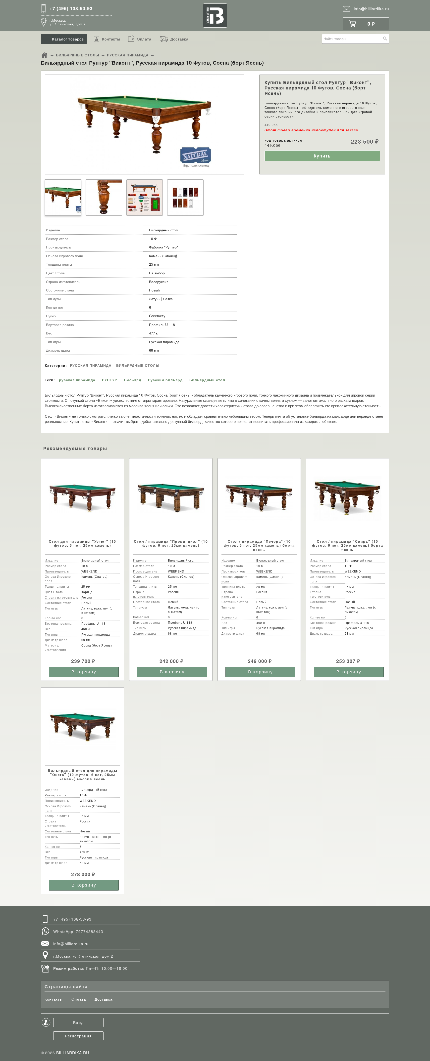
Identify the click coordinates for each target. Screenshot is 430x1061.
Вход (78, 1022)
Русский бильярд (165, 379)
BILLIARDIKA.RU (72, 1052)
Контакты (111, 38)
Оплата (144, 38)
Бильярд (132, 379)
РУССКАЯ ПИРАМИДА (128, 54)
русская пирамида (77, 379)
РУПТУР (109, 379)
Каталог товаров (68, 38)
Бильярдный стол (207, 379)
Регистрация (78, 1035)
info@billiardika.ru (371, 8)
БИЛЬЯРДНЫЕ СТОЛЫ (77, 54)
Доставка (179, 38)
